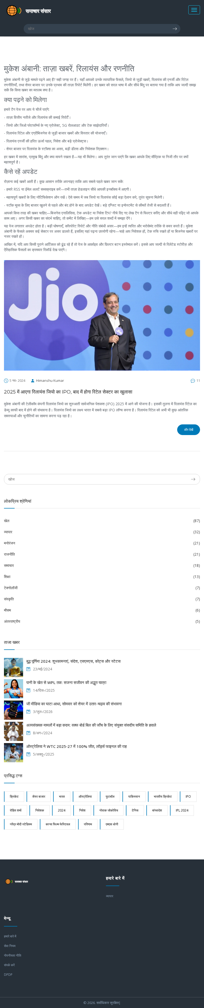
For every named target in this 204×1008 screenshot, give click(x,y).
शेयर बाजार (38, 796)
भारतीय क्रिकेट (163, 796)
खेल (102, 520)
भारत (62, 796)
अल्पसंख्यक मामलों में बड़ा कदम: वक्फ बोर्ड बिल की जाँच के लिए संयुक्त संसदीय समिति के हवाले (91, 725)
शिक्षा (102, 576)
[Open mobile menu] (194, 9)
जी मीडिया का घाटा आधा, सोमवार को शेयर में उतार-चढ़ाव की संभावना (74, 703)
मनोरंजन (102, 543)
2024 (61, 810)
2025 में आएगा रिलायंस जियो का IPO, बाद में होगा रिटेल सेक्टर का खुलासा (68, 392)
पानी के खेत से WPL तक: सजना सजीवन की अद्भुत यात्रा (66, 682)
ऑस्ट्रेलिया (85, 796)
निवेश (82, 810)
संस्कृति (102, 598)
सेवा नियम (9, 946)
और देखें (188, 430)
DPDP (8, 974)
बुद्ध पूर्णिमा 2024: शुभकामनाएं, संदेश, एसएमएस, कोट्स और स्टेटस (73, 661)
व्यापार (102, 531)
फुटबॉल (110, 796)
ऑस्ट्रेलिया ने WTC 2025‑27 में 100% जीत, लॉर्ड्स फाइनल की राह (76, 746)
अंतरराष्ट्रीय (102, 621)
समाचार (102, 565)
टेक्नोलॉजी (102, 587)
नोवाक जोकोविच (108, 810)
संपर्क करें (9, 965)
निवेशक (39, 810)
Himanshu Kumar (50, 380)
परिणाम (88, 824)
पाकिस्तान (134, 796)
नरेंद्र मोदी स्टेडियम (21, 824)
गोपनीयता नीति (12, 955)
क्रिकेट (14, 796)
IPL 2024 (182, 810)
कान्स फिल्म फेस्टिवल (58, 824)
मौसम (102, 610)
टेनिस (135, 810)
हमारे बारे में (10, 936)
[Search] (176, 29)
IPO (188, 796)
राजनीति (102, 554)
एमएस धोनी (112, 824)
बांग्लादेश (157, 810)
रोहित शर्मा (16, 810)
